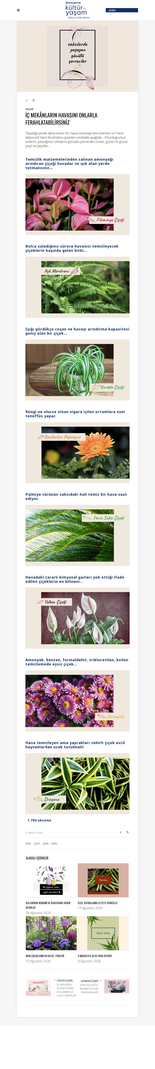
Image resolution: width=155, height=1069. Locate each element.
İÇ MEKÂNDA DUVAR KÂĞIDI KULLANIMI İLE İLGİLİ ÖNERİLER (66, 990)
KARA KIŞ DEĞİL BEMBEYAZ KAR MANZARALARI (89, 988)
